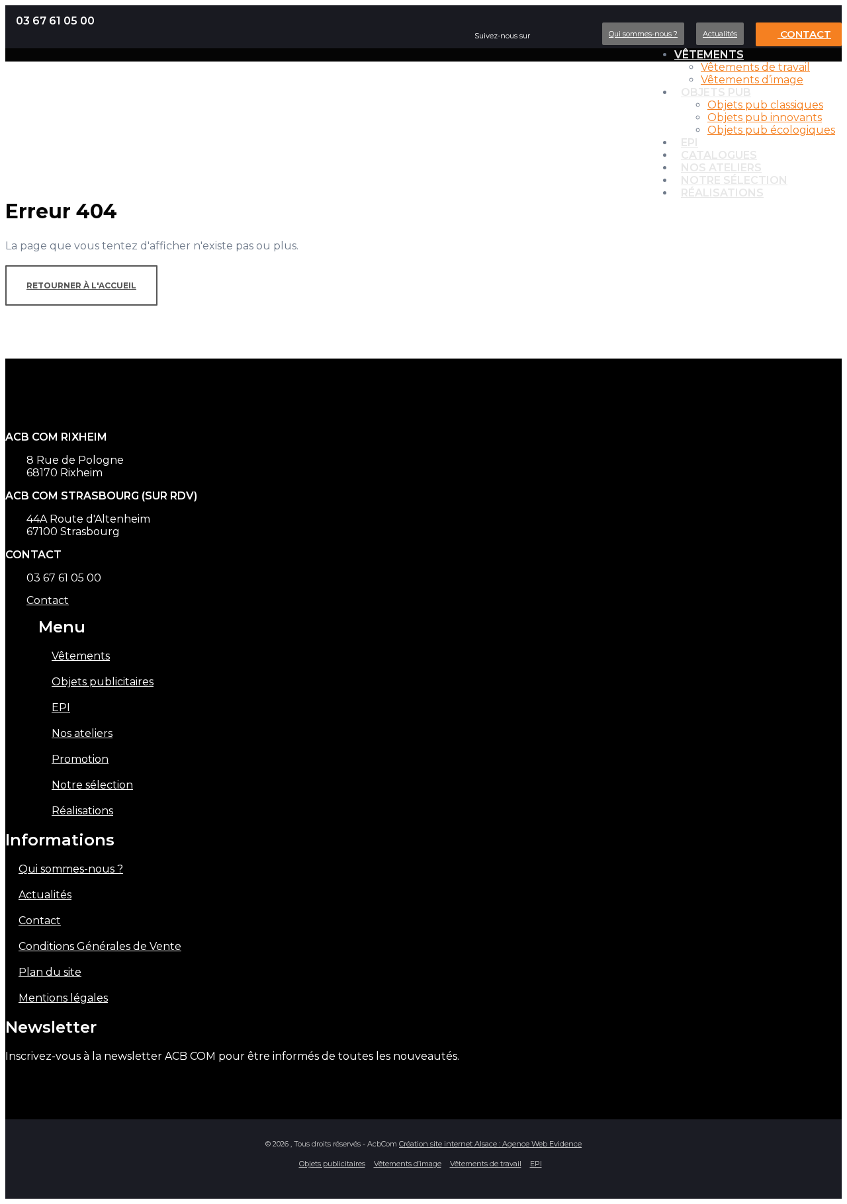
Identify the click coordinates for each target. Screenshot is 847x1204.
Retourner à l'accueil (81, 285)
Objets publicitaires (103, 681)
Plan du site (50, 972)
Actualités (720, 33)
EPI (61, 707)
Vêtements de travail (755, 67)
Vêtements (709, 54)
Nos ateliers (82, 733)
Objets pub (716, 92)
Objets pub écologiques (771, 130)
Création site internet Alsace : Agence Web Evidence (490, 1143)
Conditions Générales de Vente (100, 946)
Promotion (80, 759)
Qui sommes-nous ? (643, 33)
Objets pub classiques (765, 105)
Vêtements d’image (752, 79)
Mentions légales (63, 998)
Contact (804, 34)
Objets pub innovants (764, 117)
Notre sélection (92, 785)
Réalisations (722, 193)
